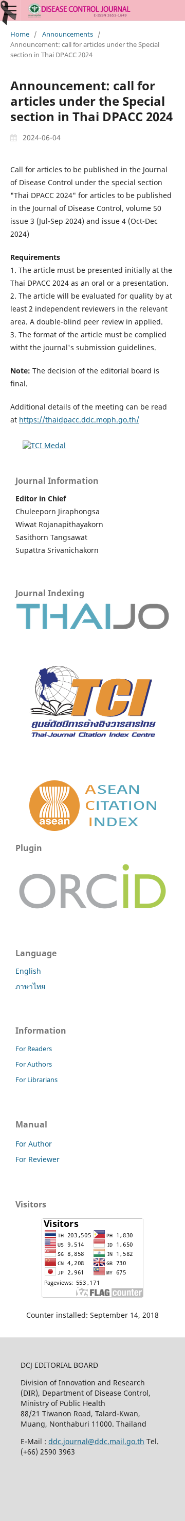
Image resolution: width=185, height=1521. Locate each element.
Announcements (67, 34)
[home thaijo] (92, 627)
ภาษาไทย (30, 986)
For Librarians (36, 1079)
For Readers (33, 1048)
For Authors (33, 1064)
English (28, 971)
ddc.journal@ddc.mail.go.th (96, 1441)
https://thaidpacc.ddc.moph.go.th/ (79, 419)
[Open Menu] (10, 10)
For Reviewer (37, 1159)
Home (19, 34)
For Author (33, 1144)
